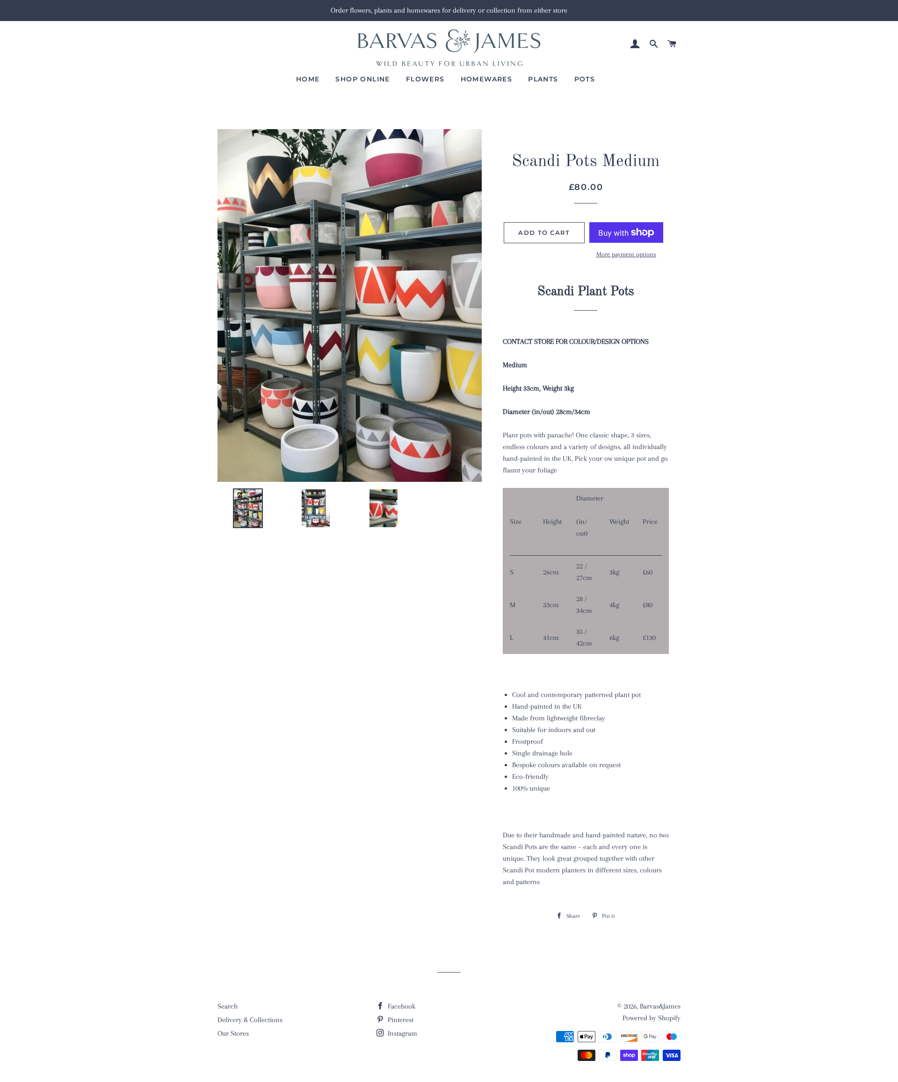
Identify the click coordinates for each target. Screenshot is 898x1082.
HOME (308, 79)
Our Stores (233, 1033)
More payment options (626, 254)
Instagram (401, 1033)
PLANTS (543, 79)
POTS (584, 79)
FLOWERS (425, 79)
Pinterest (399, 1020)
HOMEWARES (487, 79)
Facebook (400, 1006)
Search (227, 1006)
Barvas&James (660, 1006)
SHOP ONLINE (362, 79)
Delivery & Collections (249, 1020)
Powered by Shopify (652, 1018)
